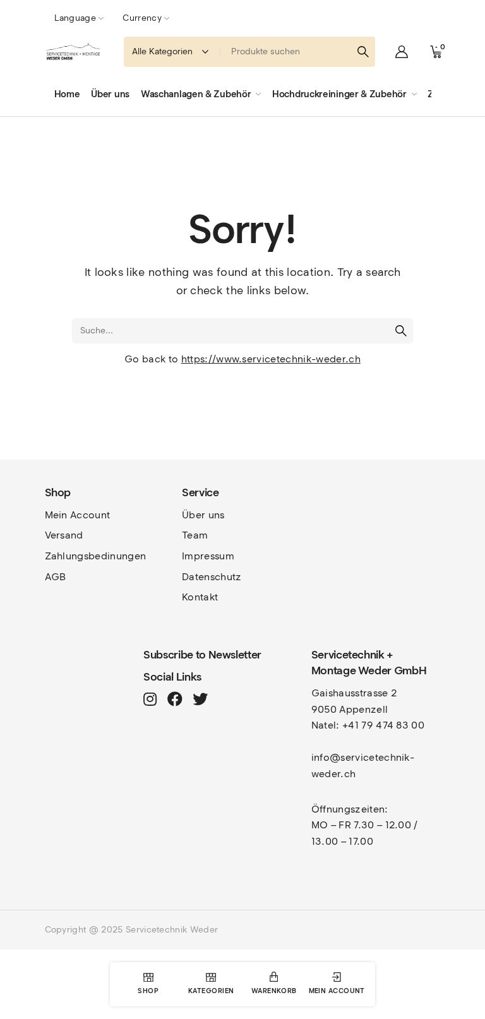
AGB (55, 577)
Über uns (203, 515)
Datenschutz (212, 577)
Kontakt (200, 597)
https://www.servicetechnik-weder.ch (271, 359)
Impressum (208, 556)
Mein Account (78, 515)
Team (195, 535)
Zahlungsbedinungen (96, 556)
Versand (64, 535)
